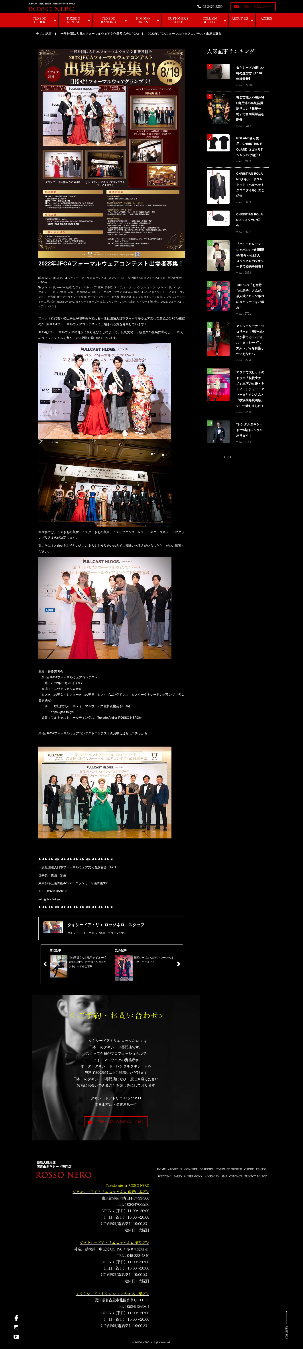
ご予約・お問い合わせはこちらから (119, 1121)
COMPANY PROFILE (229, 1169)
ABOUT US (240, 18)
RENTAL (261, 1169)
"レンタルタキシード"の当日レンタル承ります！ (249, 429)
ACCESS (267, 18)
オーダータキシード (159, 287)
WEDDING (164, 1176)
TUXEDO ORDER (39, 20)
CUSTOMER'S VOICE (178, 20)
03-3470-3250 (212, 6)
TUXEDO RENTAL (73, 20)
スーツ (118, 287)
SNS (224, 1176)
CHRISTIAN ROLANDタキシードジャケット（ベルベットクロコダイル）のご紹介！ (250, 185)
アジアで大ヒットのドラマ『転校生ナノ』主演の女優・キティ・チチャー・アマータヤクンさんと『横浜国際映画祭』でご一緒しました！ (250, 388)
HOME (161, 1169)
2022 (164, 301)
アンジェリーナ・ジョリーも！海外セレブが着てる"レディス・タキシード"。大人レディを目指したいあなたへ (250, 340)
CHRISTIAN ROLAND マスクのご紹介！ (249, 220)
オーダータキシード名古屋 (104, 296)
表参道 (109, 287)
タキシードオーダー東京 (90, 301)
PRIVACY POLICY (255, 1176)
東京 (100, 287)
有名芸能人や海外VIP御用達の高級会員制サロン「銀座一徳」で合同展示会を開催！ (250, 109)
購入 (137, 292)
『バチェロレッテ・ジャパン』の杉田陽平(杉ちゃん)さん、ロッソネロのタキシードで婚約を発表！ (250, 255)
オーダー (128, 287)
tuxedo (61, 287)
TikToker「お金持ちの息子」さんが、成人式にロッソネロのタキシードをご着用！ (250, 296)
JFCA (144, 292)
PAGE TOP (286, 1332)
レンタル (140, 287)
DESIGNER (207, 1169)
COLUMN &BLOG (210, 20)
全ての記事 (44, 33)
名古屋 (52, 296)
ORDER (249, 1169)
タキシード (48, 287)
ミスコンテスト (158, 292)
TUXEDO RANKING (108, 20)
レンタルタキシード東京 (147, 296)
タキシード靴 (145, 301)
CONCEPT (190, 1169)
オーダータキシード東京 (71, 296)
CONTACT (235, 1176)
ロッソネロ (59, 292)
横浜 (53, 301)
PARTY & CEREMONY (188, 1176)
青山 (156, 301)
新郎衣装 (126, 296)
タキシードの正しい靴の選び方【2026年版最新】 (250, 73)
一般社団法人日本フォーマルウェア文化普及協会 (103, 292)
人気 (70, 292)
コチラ (136, 733)
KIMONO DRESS (143, 20)
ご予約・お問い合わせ (256, 6)
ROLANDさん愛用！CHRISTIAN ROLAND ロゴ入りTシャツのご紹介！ (249, 146)
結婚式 (70, 287)
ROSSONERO (65, 301)
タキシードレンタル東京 (121, 301)
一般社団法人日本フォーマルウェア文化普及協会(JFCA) (100, 33)
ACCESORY (212, 1176)
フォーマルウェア (86, 287)
